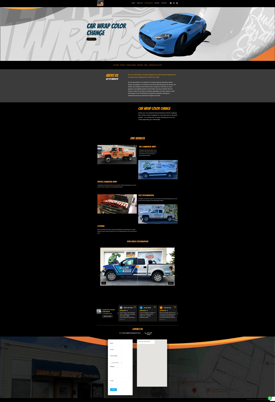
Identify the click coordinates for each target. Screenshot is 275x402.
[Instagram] (173, 3)
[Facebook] (170, 3)
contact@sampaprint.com (131, 333)
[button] (177, 313)
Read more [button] (142, 319)
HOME (133, 3)
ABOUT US (140, 3)
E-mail (112, 349)
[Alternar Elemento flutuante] (270, 398)
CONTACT (164, 3)
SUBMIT (113, 389)
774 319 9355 (149, 333)
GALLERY (157, 3)
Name (112, 343)
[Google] (177, 3)
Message (112, 366)
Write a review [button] (107, 316)
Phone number (113, 355)
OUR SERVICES (149, 3)
